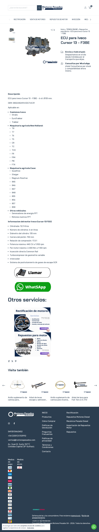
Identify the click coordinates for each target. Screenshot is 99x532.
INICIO (44, 413)
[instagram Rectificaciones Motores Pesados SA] (9, 423)
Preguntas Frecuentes (47, 433)
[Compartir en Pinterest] (16, 361)
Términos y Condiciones (47, 446)
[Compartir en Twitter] (12, 361)
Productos (46, 417)
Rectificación (19, 19)
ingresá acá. (75, 516)
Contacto (46, 451)
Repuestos (71, 432)
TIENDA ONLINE (72, 29)
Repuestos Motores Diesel (78, 417)
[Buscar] (39, 7)
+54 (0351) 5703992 (17, 436)
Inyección (76, 19)
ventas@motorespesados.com (21, 440)
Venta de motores (37, 19)
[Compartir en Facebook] (9, 361)
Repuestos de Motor (59, 19)
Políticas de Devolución (47, 426)
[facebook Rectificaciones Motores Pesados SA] (14, 423)
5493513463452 (15, 431)
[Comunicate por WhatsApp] (94, 527)
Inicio (63, 29)
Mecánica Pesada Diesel (77, 421)
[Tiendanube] (41, 521)
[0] (89, 7)
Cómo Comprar (48, 421)
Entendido (30, 528)
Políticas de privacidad (47, 439)
